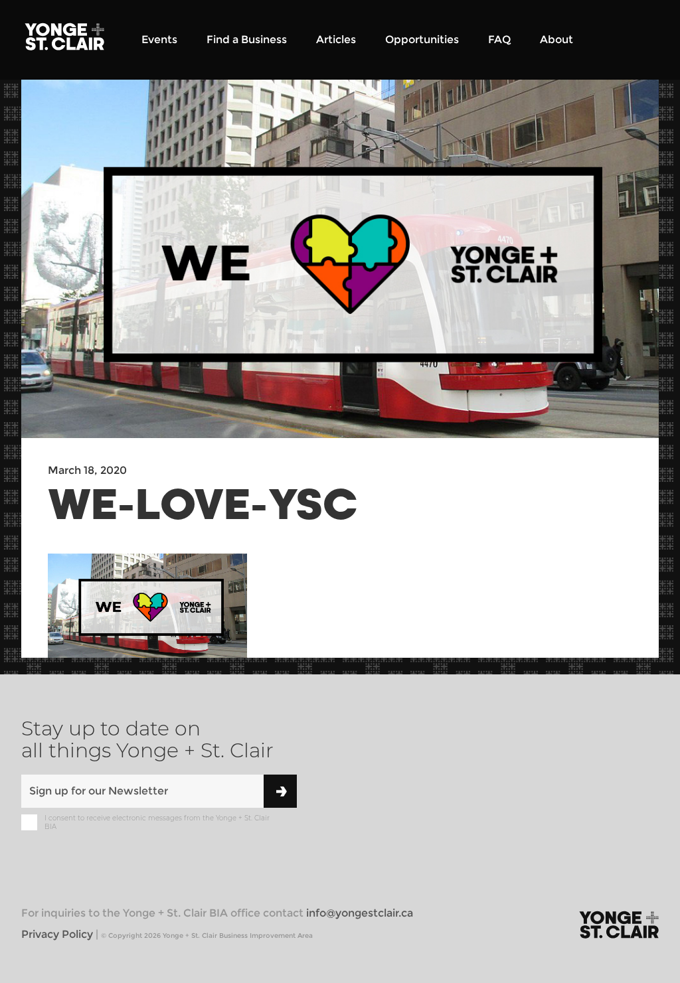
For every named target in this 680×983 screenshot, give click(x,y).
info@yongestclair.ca (359, 913)
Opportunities (422, 39)
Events (159, 39)
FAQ (499, 39)
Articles (336, 39)
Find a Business (247, 39)
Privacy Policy (57, 934)
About (556, 39)
